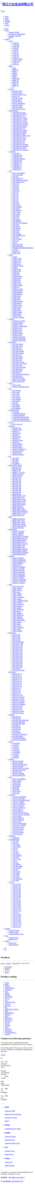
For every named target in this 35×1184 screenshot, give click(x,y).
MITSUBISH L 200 (18, 545)
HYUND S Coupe (18, 362)
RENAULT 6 (16, 691)
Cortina (14, 257)
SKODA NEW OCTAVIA (20, 768)
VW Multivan (16, 864)
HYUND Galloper (18, 353)
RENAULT (12, 672)
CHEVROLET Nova (19, 137)
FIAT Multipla (16, 221)
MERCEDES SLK (18, 508)
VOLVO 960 (16, 907)
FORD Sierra (16, 308)
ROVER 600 (16, 729)
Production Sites (14, 932)
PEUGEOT (12, 633)
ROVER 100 (16, 716)
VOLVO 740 (16, 900)
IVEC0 (11, 383)
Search (7, 972)
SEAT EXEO (16, 782)
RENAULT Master (18, 702)
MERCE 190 (16, 471)
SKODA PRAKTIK (18, 775)
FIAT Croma (16, 214)
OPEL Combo (16, 599)
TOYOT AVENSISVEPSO (21, 800)
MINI (10, 517)
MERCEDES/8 (17, 476)
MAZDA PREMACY (19, 449)
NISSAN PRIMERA (19, 576)
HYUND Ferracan (18, 351)
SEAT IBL (15, 788)
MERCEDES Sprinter (19, 510)
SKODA (11, 759)
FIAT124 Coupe (17, 244)
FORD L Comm (17, 289)
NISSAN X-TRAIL (18, 583)
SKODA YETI (17, 772)
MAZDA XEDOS (18, 454)
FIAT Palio (15, 225)
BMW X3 (15, 80)
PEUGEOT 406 (17, 658)
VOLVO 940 (16, 905)
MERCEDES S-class (19, 503)
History (11, 37)
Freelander (15, 412)
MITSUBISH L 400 (18, 547)
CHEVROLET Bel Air (19, 114)
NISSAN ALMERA (18, 567)
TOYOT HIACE (17, 809)
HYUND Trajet (17, 371)
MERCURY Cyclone (19, 524)
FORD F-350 (16, 271)
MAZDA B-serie (17, 440)
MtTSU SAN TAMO (19, 380)
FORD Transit (16, 314)
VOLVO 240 (16, 889)
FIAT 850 (15, 176)
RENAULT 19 (17, 679)
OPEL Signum (16, 622)
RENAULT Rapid (18, 711)
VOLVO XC (16, 927)
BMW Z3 (15, 84)
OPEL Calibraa (17, 593)
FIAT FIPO (16, 216)
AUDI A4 (15, 53)
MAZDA (11, 426)
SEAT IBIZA (16, 786)
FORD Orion (16, 296)
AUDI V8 (15, 64)
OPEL (11, 585)
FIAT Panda (16, 226)
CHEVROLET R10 (18, 141)
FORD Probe (16, 299)
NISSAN (11, 556)
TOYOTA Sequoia (18, 829)
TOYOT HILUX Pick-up (20, 813)
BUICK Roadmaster (18, 103)
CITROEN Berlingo (18, 159)
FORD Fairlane (17, 276)
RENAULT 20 (17, 681)
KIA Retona (16, 401)
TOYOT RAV (16, 822)
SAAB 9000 (16, 752)
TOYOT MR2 (16, 816)
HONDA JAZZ (17, 335)
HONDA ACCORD (18, 321)
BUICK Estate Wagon (19, 94)
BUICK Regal (16, 100)
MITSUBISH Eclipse (19, 542)
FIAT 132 (15, 201)
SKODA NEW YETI (19, 770)
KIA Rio (15, 403)
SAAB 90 (15, 749)
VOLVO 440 (16, 893)
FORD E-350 (16, 262)
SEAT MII (15, 793)
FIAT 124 (15, 192)
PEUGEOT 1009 (17, 643)
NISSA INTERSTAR (19, 561)
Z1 (13, 87)
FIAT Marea (16, 219)
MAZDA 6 (15, 435)
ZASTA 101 (16, 251)
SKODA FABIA (17, 763)
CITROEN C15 (17, 162)
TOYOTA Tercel (17, 831)
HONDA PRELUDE (19, 339)
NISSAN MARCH (18, 570)
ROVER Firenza (17, 736)
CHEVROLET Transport (20, 150)
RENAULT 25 (17, 684)
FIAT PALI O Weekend (19, 223)
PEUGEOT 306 (17, 651)
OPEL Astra (16, 592)
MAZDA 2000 (17, 430)
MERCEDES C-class (19, 495)
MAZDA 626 (16, 437)
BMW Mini (16, 78)
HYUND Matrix (17, 358)
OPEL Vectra (16, 629)
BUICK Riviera (17, 102)
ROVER (11, 715)
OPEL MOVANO (18, 586)
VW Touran (16, 877)
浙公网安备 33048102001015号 (12, 1181)
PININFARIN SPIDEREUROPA (22, 248)
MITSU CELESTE (18, 531)
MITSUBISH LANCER (20, 549)
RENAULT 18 (17, 677)
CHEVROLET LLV (18, 128)
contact (3, 1055)
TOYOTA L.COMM (19, 825)
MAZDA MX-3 (17, 444)
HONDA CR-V (17, 328)
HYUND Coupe (17, 349)
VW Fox (15, 850)
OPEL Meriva (16, 611)
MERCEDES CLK (18, 497)
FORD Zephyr (17, 315)
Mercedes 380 (16, 488)
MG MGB (15, 458)
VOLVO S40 (16, 914)
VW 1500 (15, 841)
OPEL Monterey (17, 613)
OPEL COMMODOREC (20, 601)
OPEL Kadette (16, 608)
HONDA (11, 319)
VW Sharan (16, 873)
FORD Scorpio (17, 307)
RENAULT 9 (16, 693)
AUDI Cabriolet (17, 59)
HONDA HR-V (17, 331)
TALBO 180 (16, 784)
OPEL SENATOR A (18, 620)
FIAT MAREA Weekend (20, 180)
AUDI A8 (15, 57)
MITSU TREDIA (18, 535)
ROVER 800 (16, 732)
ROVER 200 (16, 718)
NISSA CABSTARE (19, 560)
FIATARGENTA (17, 246)
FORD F (15, 267)
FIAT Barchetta (17, 207)
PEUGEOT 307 (17, 652)
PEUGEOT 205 (17, 649)
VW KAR (15, 857)
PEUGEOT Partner (18, 670)
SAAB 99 (15, 757)
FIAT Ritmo (16, 230)
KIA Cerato (16, 394)
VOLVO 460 (16, 895)
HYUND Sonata (17, 369)
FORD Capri (16, 253)
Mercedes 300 (16, 487)
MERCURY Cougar (18, 522)
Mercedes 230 (16, 479)
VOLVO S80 (16, 920)
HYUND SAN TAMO (19, 364)
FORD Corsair (17, 258)
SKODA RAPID (17, 766)
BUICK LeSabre (17, 98)
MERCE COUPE (18, 474)
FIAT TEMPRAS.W (18, 235)
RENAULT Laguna (18, 700)
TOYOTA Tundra (18, 832)
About (7, 18)
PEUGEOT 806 (17, 667)
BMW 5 (15, 73)
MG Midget (16, 463)
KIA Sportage (16, 408)
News (6, 23)
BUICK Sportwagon (18, 109)
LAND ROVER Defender (20, 417)
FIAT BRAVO (17, 210)
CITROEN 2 (16, 153)
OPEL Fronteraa (17, 606)
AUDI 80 (15, 48)
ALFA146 (15, 187)
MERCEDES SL (17, 506)
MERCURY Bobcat (18, 519)
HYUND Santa (17, 365)
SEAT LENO (16, 791)
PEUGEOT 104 (17, 645)
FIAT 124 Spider (17, 175)
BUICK (11, 89)
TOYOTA (12, 795)
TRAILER (12, 836)
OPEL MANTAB (18, 610)
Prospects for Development (17, 34)
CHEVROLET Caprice (19, 121)
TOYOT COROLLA (19, 807)
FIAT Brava (16, 209)
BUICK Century (17, 91)
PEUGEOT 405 (17, 656)
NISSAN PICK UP (18, 574)
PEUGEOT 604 (17, 663)
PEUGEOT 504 (17, 659)
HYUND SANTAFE (19, 367)
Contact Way (13, 943)
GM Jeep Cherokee (18, 317)
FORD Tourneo (17, 312)
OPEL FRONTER (18, 604)
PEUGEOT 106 (17, 647)
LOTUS (11, 422)
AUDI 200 (15, 46)
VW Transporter (17, 879)
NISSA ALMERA (18, 558)
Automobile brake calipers (13, 1129)
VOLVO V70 (16, 925)
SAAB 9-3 (15, 745)
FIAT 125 (15, 194)
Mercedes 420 (16, 490)
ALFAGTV (16, 191)
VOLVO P (15, 912)
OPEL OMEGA (17, 617)
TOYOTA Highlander (19, 823)
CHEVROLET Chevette (20, 125)
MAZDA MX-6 (17, 447)
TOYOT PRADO (18, 818)
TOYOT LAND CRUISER (21, 814)
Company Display (14, 930)
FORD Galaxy (17, 283)
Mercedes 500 (16, 494)
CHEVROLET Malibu (19, 132)
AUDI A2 (15, 52)
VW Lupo (15, 863)
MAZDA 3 (15, 431)
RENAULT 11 (17, 675)
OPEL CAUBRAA (18, 597)
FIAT (10, 171)
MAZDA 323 (16, 433)
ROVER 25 (16, 725)
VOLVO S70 (16, 918)
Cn (2, 11)
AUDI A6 (15, 55)
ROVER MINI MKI (18, 738)
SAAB (11, 741)
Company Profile (14, 32)
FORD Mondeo (17, 292)
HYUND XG (16, 372)
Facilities (7, 22)
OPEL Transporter (18, 627)
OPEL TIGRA (17, 626)
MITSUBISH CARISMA (20, 536)
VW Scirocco (16, 872)
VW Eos (15, 848)
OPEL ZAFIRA (17, 631)
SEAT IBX (15, 790)
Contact (7, 25)
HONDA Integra (17, 333)
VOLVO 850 (16, 904)
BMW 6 (15, 75)
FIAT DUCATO (17, 178)
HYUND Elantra (17, 344)
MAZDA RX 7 (17, 453)
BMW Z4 (15, 86)
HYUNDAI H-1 (17, 376)
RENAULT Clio (17, 695)
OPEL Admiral (17, 588)
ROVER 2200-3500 (18, 724)
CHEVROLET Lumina (19, 130)
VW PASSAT (16, 868)
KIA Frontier (16, 397)
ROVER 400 (16, 727)
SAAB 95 (15, 754)
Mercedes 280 (16, 485)
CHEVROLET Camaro (19, 118)
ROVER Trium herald (19, 740)
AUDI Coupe (16, 61)
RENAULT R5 (17, 708)
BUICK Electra (17, 93)
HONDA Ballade (17, 323)
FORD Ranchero (17, 301)
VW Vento (15, 880)
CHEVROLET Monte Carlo (21, 135)
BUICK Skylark (17, 105)
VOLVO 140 (16, 886)
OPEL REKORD (17, 618)
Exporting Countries (15, 36)
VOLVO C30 (16, 909)
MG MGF (15, 462)
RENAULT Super (18, 713)
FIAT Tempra (16, 233)
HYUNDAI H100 (18, 378)
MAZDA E (16, 442)
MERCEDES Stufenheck (20, 511)
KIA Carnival (16, 390)
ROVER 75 (16, 731)
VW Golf (15, 852)
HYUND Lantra (17, 356)
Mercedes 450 (16, 492)
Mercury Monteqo (18, 528)
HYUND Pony (17, 360)
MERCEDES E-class (19, 499)
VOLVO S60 (16, 916)
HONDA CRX (17, 330)
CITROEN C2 (17, 164)
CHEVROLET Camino (19, 119)
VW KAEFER (17, 855)
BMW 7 (15, 77)
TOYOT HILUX (17, 811)
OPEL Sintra (16, 624)
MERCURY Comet (18, 520)
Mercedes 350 (16, 467)
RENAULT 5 (16, 690)
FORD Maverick (17, 290)
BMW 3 (15, 71)
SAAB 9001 (16, 743)
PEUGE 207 (16, 634)
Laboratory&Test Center (16, 934)
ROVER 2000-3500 (18, 722)
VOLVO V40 (16, 921)
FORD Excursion (17, 266)
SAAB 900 (15, 750)
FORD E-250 (16, 260)
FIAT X (14, 242)
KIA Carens (16, 392)
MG (10, 456)
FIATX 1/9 (15, 184)
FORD (11, 255)
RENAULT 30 (17, 686)
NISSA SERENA (18, 563)
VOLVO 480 (16, 896)
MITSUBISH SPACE (19, 554)
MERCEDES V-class (19, 513)
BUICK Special (17, 107)
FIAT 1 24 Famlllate (18, 173)
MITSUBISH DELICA (19, 540)
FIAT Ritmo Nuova (18, 182)
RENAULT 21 (17, 683)
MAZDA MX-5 (17, 446)
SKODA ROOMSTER (19, 765)
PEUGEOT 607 (17, 665)
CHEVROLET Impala (19, 127)
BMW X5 (15, 82)
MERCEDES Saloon (19, 504)
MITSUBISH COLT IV (19, 538)
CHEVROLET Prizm (19, 139)
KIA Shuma (16, 406)
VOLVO (11, 882)
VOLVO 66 (16, 898)
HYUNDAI (12, 342)
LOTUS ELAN (17, 424)
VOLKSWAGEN (14, 839)
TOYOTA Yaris (17, 834)
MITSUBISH (13, 529)
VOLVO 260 (16, 891)
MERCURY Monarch (19, 526)
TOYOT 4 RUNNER (19, 797)
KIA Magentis (16, 399)
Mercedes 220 (16, 478)
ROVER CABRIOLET (19, 734)
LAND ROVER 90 (18, 415)
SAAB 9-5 (15, 747)
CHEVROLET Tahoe (19, 148)
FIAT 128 (15, 198)
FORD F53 (16, 273)
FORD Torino (16, 310)
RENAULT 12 (17, 674)
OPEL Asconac (17, 590)
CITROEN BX (17, 160)
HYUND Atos (16, 348)
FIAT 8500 (15, 203)
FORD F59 (16, 274)
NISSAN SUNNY (18, 577)
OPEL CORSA (17, 602)
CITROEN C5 (17, 169)
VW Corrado (16, 847)
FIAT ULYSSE (17, 239)
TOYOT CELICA (18, 806)
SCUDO (15, 250)
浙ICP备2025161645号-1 (17, 1177)
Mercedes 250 (16, 483)
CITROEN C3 (17, 166)
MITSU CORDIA (18, 533)
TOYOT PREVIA (18, 820)
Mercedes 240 (16, 481)
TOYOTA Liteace (18, 827)
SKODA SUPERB (18, 773)
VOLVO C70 (16, 911)
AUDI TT (15, 62)
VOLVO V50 (16, 923)
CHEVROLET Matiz (19, 134)
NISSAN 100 (16, 565)
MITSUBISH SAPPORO (20, 552)
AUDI (11, 41)
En (4, 11)
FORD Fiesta (16, 280)
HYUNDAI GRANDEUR (20, 374)
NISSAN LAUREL (18, 569)
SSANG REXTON (18, 381)
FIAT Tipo (15, 237)
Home (6, 16)
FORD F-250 (16, 269)
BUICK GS (16, 96)
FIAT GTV (15, 217)
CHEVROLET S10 (18, 143)
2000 (14, 68)
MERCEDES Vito (18, 515)
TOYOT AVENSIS (18, 798)
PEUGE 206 (16, 636)
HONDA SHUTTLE (19, 340)
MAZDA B (16, 438)
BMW (10, 66)
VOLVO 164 (16, 888)
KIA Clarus (16, 396)
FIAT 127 (15, 196)
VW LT (14, 861)
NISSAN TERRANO (19, 579)
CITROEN (12, 151)
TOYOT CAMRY (18, 802)
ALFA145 (15, 185)
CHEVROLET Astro (19, 112)
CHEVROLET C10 (18, 116)
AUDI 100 (15, 45)
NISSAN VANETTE (19, 581)
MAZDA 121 (16, 428)
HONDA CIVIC (17, 324)
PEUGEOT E (16, 668)
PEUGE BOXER (17, 642)
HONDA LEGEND (18, 337)
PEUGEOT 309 (17, 654)
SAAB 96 (15, 756)
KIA (10, 389)
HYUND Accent (17, 346)
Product (7, 20)
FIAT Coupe (16, 212)
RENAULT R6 (17, 709)
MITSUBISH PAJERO (19, 551)
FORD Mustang (17, 294)
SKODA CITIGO (18, 761)
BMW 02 (15, 69)
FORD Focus (16, 282)
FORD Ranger (17, 303)
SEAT (10, 777)
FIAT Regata (16, 228)
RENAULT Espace (18, 697)
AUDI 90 (15, 50)
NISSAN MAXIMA (18, 572)
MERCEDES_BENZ (15, 465)
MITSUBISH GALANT (20, 544)
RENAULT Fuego (18, 699)
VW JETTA (16, 854)
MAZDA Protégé (17, 451)
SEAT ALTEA (17, 781)
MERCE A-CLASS (18, 472)
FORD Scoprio (17, 305)
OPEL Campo (16, 595)
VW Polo (15, 870)
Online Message (13, 945)
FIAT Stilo (15, 232)
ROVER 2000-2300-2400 (20, 720)
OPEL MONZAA (18, 615)
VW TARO (16, 875)
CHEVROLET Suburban (20, 146)
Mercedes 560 (16, 469)
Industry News (13, 939)
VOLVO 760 (16, 902)
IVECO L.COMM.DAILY (20, 387)
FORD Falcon (16, 278)
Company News (14, 937)
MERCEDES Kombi (19, 501)
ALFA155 (15, 189)
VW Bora (15, 843)
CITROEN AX (17, 157)
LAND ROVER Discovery (20, 419)
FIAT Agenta (16, 205)
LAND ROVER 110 (18, 413)
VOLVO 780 (16, 884)
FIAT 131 (15, 200)
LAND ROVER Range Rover (21, 421)
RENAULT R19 (17, 706)
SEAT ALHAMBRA (19, 779)
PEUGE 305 (16, 640)
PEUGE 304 (16, 638)
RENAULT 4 (16, 688)
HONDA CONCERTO (19, 326)
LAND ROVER (14, 410)
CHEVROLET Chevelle (20, 123)
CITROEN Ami (17, 155)
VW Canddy (16, 845)
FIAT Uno (15, 241)
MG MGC (15, 460)
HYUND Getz (17, 355)
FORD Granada (17, 285)
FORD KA (15, 287)
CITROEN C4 (17, 168)
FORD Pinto (16, 298)
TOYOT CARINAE (18, 804)
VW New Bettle (17, 866)
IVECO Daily (16, 385)
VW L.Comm (16, 859)
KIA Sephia (16, 405)
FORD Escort (16, 264)
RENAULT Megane (18, 704)
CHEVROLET (13, 110)
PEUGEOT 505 (17, 661)
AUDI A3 (15, 43)
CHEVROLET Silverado (20, 144)
